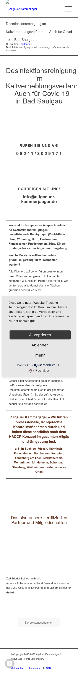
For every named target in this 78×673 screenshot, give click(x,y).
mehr (40, 355)
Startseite (25, 43)
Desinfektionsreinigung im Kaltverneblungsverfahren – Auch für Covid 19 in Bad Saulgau (39, 31)
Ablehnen (40, 345)
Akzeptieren (40, 335)
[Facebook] (64, 663)
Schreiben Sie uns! (39, 188)
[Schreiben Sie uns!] (39, 177)
